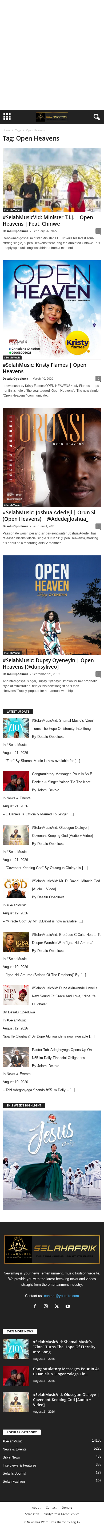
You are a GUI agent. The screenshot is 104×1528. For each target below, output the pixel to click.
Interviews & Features (20, 1465)
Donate (67, 1507)
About (36, 1507)
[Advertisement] (52, 55)
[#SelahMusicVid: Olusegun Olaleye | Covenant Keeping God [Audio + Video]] (16, 1402)
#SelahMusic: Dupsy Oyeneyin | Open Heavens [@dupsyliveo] (48, 663)
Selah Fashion (14, 1481)
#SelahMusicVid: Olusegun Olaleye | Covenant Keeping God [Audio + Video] (66, 1399)
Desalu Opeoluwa (15, 231)
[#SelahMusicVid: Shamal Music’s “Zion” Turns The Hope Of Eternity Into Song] (16, 1349)
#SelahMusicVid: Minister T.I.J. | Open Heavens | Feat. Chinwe (48, 220)
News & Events (19, 798)
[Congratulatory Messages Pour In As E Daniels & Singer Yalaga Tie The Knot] (16, 1376)
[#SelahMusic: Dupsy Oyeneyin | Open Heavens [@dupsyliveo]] (52, 605)
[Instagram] (47, 1307)
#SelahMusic (12, 210)
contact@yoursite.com (61, 1296)
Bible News (11, 1457)
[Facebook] (36, 1307)
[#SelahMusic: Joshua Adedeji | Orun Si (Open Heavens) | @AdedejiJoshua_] (52, 457)
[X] (58, 1307)
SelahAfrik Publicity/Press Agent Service (52, 1514)
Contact (51, 1507)
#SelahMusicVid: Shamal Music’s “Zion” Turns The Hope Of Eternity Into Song (64, 1346)
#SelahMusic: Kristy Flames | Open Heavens (44, 368)
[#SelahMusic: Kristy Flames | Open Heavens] (52, 310)
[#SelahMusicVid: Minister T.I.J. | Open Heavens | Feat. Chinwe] (52, 180)
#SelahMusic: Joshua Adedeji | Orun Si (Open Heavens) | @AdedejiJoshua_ (49, 515)
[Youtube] (68, 1307)
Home (6, 130)
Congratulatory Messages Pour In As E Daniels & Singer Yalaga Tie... (66, 1371)
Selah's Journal (14, 1473)
